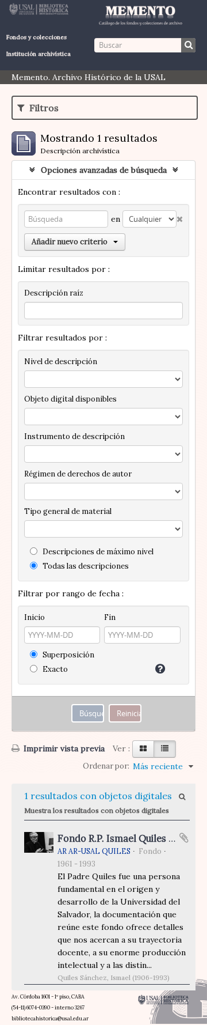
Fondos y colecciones (36, 37)
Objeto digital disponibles (70, 399)
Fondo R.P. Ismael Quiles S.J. (119, 838)
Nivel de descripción (60, 361)
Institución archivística (38, 54)
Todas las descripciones (85, 566)
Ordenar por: (106, 766)
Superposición (67, 655)
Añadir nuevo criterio (70, 242)
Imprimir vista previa (63, 748)
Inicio (34, 617)
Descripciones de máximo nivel (97, 552)
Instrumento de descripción (74, 436)
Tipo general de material (68, 511)
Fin (110, 617)
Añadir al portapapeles (184, 838)
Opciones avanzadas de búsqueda (104, 170)
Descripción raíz (53, 293)
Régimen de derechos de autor (78, 474)
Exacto (54, 669)
